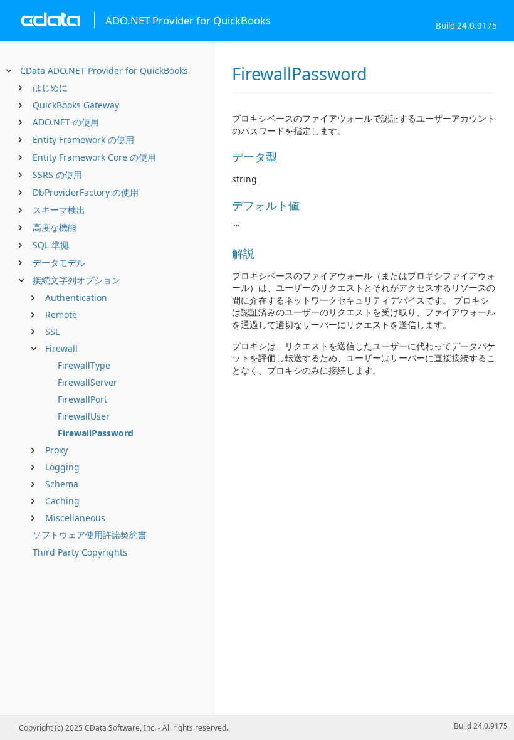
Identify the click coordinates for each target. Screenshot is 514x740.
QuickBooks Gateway (76, 105)
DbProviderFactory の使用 (86, 192)
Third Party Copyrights (80, 552)
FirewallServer (87, 382)
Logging (62, 467)
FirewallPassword (96, 433)
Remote (61, 314)
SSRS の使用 (57, 175)
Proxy (56, 450)
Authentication (76, 298)
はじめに (50, 87)
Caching (62, 501)
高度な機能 (54, 227)
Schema (61, 484)
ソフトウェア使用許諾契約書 (90, 535)
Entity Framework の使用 (83, 139)
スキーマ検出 (59, 210)
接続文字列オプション (76, 280)
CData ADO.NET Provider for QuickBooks (104, 71)
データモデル (59, 262)
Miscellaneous (75, 518)
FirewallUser (84, 416)
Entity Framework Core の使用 (94, 157)
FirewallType (84, 365)
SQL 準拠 (51, 245)
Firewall (61, 348)
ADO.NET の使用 (66, 122)
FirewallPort (82, 399)
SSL (52, 331)
